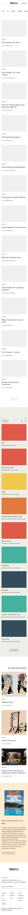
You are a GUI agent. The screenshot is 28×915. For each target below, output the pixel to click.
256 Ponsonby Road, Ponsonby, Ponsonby (11, 592)
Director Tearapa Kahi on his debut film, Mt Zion (13, 106)
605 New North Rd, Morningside (9, 445)
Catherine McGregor (8, 260)
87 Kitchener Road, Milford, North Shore (10, 494)
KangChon (5, 565)
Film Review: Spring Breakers (14, 167)
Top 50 (3, 900)
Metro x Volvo (7, 776)
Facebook (20, 898)
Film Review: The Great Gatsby (11, 73)
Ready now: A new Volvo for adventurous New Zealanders (13, 771)
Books (13, 11)
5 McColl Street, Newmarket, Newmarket (11, 543)
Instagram (21, 895)
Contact (12, 893)
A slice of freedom (9, 740)
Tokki (3, 492)
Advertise (12, 895)
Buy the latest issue (8, 853)
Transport (4, 767)
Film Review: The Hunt (11, 42)
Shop (3, 904)
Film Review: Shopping (11, 137)
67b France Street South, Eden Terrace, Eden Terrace (13, 617)
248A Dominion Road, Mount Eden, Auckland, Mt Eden (14, 519)
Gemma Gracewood (8, 78)
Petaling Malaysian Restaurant (12, 516)
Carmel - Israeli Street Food (11, 615)
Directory (23, 3)
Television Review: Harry (11, 257)
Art (8, 11)
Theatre (19, 11)
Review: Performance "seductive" (10, 383)
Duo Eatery (5, 639)
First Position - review (10, 352)
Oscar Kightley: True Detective (14, 227)
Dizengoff (5, 590)
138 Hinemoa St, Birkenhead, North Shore (11, 641)
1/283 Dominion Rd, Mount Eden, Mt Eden (11, 568)
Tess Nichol (6, 743)
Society (3, 737)
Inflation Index (7, 702)
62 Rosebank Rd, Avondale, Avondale (10, 470)
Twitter (20, 900)
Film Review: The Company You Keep (13, 288)
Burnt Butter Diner (8, 467)
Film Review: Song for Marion (13, 197)
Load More (14, 650)
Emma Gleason (7, 705)
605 (3, 443)
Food (3, 895)
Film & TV (4, 39)
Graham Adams (7, 45)
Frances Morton (7, 110)
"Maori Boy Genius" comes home (12, 321)
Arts (3, 11)
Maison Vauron (7, 541)
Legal (11, 898)
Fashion (3, 699)
